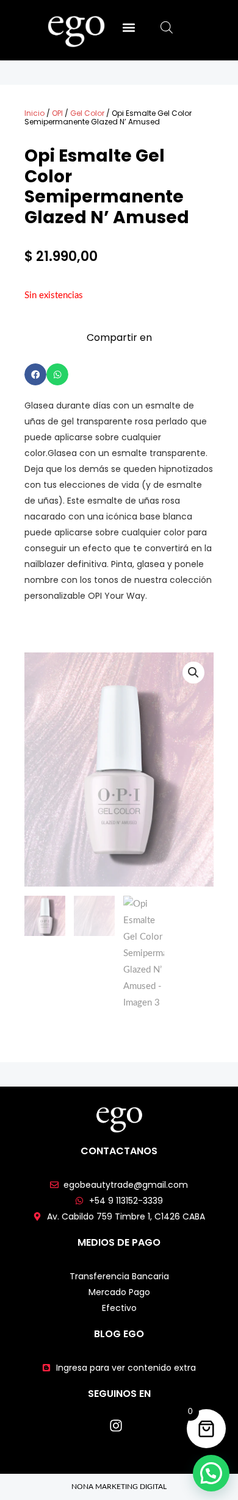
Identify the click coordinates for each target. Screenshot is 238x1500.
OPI (57, 113)
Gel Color (87, 113)
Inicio (34, 113)
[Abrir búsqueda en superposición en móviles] (166, 27)
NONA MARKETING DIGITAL (119, 1486)
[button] (128, 27)
